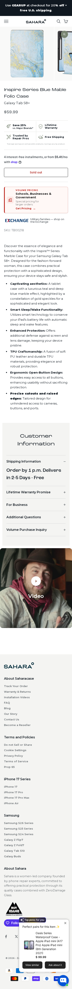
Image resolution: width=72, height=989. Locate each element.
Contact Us (11, 719)
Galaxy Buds (12, 856)
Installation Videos (17, 697)
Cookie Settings (15, 750)
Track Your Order (16, 686)
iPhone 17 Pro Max (16, 797)
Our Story (10, 713)
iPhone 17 (10, 786)
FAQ (7, 702)
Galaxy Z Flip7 (13, 839)
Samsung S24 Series (18, 834)
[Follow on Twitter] (16, 937)
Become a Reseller (17, 725)
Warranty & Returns (17, 691)
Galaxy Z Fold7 (14, 845)
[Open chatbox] (63, 980)
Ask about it (55, 964)
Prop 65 (9, 766)
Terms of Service (16, 761)
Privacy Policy (13, 755)
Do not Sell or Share (18, 744)
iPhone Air (11, 803)
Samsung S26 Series (18, 823)
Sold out (36, 172)
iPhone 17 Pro (13, 792)
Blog (7, 708)
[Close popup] (65, 923)
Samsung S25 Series (18, 828)
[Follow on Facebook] (6, 937)
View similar (32, 964)
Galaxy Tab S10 (14, 850)
